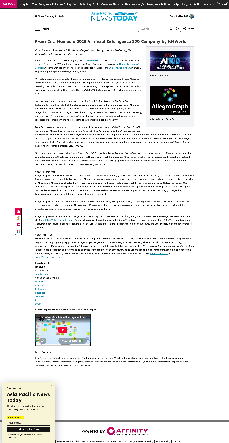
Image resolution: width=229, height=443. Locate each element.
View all (222, 4)
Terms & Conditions (116, 441)
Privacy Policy (163, 441)
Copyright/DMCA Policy (141, 441)
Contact (177, 441)
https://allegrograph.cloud (59, 220)
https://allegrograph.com (48, 257)
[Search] (171, 29)
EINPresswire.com (94, 60)
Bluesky (39, 285)
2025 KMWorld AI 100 (120, 67)
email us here (42, 274)
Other (38, 304)
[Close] (51, 385)
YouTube (39, 296)
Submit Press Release (93, 441)
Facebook (40, 292)
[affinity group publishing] (18, 225)
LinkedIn (39, 281)
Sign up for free (28, 429)
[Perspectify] (18, 218)
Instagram (40, 289)
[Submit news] (18, 211)
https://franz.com (159, 253)
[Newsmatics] (18, 231)
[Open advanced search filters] (177, 29)
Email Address (15, 417)
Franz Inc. (112, 60)
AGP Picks (9, 4)
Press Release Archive (68, 441)
